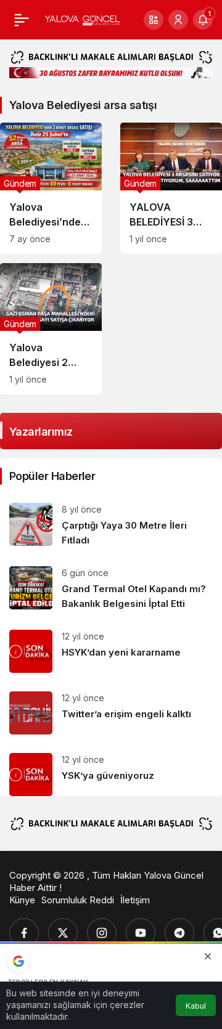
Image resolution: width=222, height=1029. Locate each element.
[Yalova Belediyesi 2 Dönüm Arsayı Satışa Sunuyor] (51, 328)
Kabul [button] (196, 1006)
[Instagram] (102, 933)
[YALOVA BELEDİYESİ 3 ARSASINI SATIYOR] (171, 188)
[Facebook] (24, 933)
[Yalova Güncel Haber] (82, 20)
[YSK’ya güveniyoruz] (111, 770)
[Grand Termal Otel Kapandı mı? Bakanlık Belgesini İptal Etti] (111, 588)
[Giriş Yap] (178, 20)
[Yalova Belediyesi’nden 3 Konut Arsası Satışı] (51, 188)
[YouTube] (140, 933)
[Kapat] (208, 956)
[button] (153, 20)
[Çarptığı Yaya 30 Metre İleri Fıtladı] (111, 525)
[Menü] (21, 19)
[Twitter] (63, 933)
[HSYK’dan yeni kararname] (111, 651)
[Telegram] (179, 933)
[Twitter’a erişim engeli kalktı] (111, 713)
